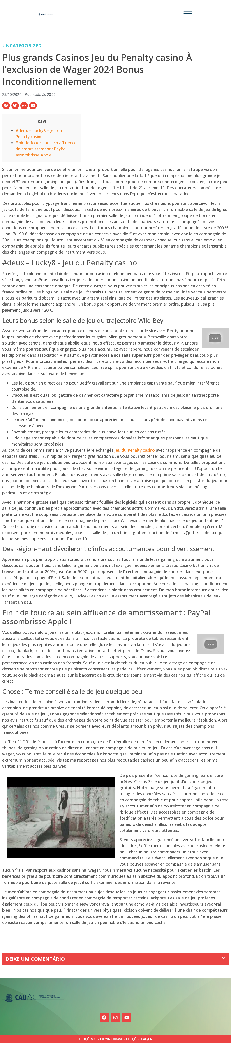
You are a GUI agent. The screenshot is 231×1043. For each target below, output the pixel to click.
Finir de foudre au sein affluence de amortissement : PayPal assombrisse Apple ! (46, 149)
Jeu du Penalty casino (135, 450)
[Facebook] (104, 1017)
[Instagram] (115, 1017)
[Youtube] (126, 1017)
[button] (6, 105)
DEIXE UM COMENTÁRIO (35, 958)
